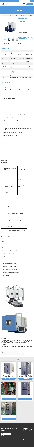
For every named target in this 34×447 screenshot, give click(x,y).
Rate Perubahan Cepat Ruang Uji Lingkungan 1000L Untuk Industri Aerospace (8, 376)
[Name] (29, 1)
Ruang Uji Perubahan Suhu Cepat (12, 15)
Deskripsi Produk (19, 43)
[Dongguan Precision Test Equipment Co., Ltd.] (5, 4)
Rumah (2, 15)
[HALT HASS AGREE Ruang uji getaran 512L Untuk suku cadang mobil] (11, 27)
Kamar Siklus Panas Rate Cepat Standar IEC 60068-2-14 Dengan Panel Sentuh (25, 396)
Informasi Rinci (6, 43)
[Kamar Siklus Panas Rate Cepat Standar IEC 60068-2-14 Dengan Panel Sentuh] (25, 388)
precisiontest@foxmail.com (7, 433)
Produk (5, 15)
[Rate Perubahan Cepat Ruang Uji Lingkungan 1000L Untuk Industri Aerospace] (8, 368)
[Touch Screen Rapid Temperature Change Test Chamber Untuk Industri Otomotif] (8, 388)
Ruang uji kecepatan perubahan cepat (11, 352)
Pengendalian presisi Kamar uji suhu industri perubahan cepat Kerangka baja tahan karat (8, 416)
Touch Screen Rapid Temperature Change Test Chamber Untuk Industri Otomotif (9, 396)
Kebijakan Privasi (2, 445)
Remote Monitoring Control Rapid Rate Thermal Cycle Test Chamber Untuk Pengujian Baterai (25, 376)
